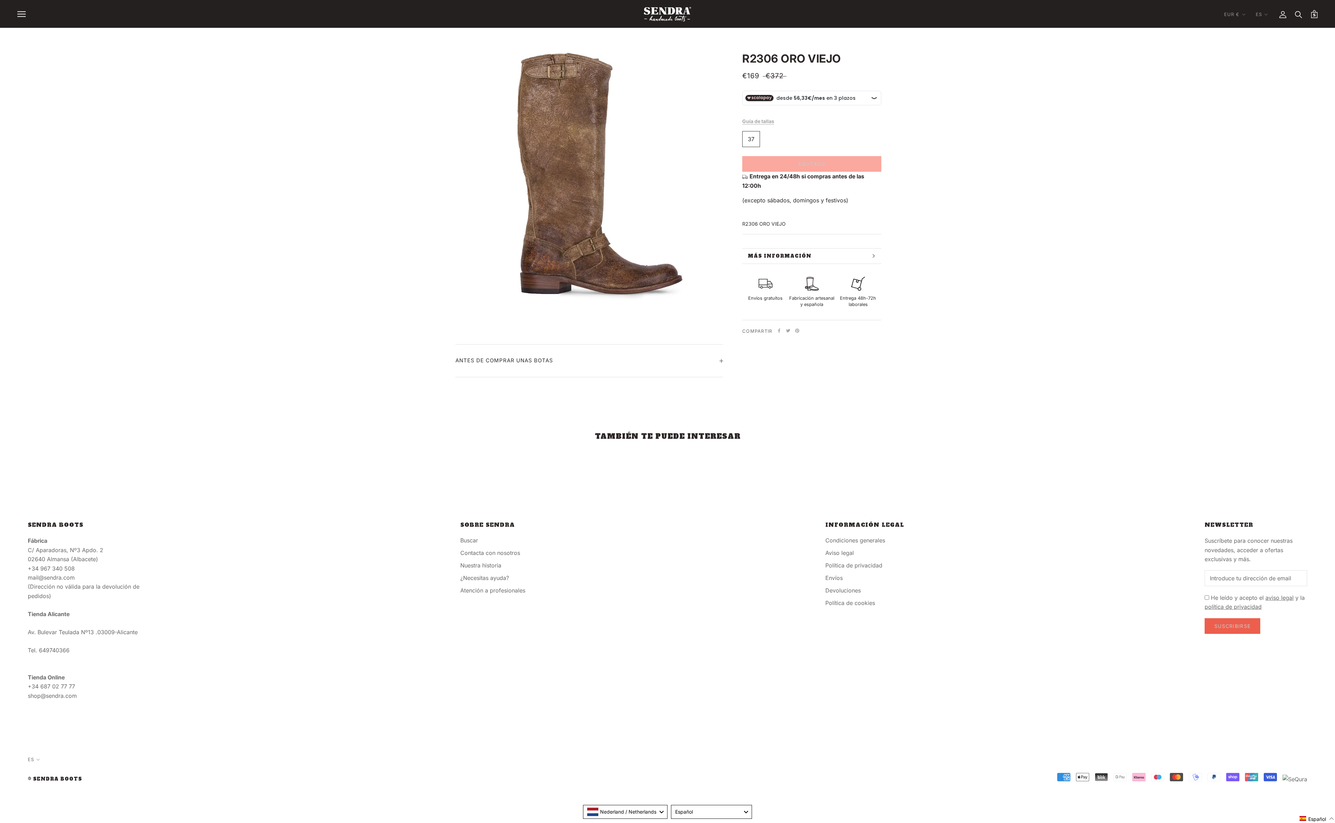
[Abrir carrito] (1314, 14)
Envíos (834, 577)
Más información (779, 256)
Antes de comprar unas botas (504, 360)
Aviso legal (839, 552)
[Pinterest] (797, 331)
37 (751, 139)
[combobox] (625, 812)
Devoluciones (843, 590)
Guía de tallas (758, 121)
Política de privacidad (853, 565)
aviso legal (1279, 597)
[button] (1317, 818)
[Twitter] (788, 331)
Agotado (811, 164)
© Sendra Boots (55, 779)
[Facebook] (779, 331)
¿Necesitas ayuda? (484, 577)
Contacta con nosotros (490, 552)
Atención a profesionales (492, 590)
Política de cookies (850, 602)
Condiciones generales (855, 540)
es (1259, 14)
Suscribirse (1232, 626)
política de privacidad (1233, 606)
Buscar (469, 540)
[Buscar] (1298, 14)
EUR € (1232, 14)
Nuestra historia (480, 565)
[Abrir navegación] (21, 14)
